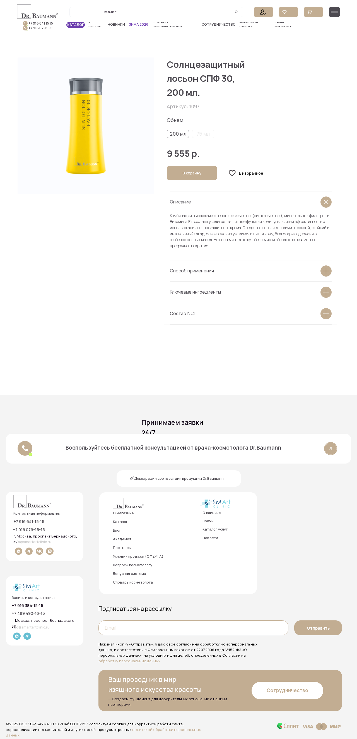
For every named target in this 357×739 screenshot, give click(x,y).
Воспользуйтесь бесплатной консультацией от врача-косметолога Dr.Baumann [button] (173, 447)
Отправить (318, 628)
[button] (174, 24)
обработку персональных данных (129, 660)
